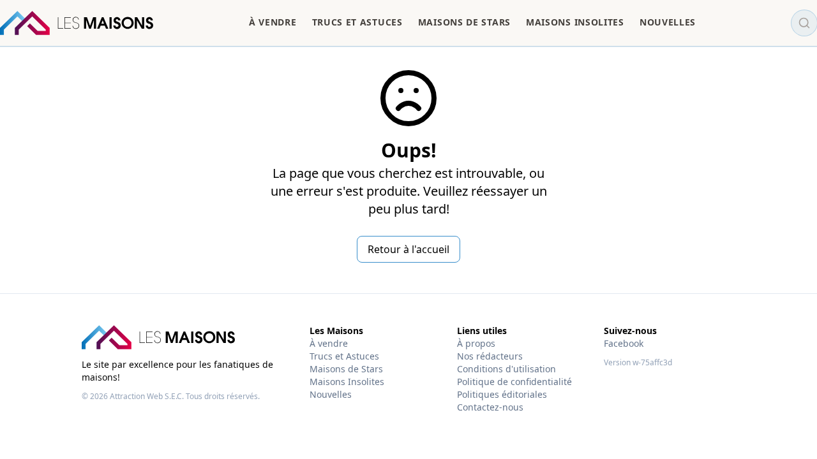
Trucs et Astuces (344, 356)
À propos (476, 343)
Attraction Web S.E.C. (147, 396)
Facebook (623, 343)
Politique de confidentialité (514, 381)
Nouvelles (331, 394)
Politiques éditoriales (502, 394)
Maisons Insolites (347, 381)
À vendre (329, 343)
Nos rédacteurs (490, 356)
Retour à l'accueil (408, 249)
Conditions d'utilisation (506, 369)
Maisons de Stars (346, 369)
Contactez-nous (490, 407)
